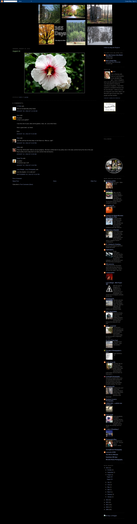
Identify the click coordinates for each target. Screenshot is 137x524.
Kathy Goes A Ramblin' (112, 230)
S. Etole (19, 106)
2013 (107, 500)
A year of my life (110, 362)
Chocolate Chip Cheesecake (113, 62)
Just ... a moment (111, 326)
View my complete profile (112, 98)
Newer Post (16, 181)
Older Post (93, 181)
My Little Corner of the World (114, 55)
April (108, 489)
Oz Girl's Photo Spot (112, 340)
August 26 (109, 477)
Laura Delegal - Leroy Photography (26, 169)
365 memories (110, 264)
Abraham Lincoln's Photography (111, 400)
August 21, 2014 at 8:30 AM (27, 154)
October (109, 470)
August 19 (109, 479)
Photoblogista (110, 298)
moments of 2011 (111, 452)
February (109, 494)
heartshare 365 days (111, 457)
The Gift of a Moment (112, 454)
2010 (107, 507)
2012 (107, 502)
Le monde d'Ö (110, 205)
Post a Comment (17, 178)
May (108, 487)
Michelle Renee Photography (114, 459)
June (108, 484)
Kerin (18, 115)
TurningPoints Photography (114, 449)
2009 (107, 509)
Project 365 (109, 191)
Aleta (18, 138)
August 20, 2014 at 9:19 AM (27, 134)
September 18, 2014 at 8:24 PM (28, 174)
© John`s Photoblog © (112, 429)
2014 (107, 467)
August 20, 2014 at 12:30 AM (27, 111)
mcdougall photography (113, 376)
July (108, 482)
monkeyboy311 (110, 386)
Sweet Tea (19, 158)
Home (54, 181)
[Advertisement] (113, 124)
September (110, 472)
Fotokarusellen (110, 272)
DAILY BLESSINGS (111, 311)
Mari (114, 71)
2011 (107, 504)
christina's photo (111, 181)
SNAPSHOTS (109, 250)
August (109, 474)
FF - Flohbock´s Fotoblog (113, 244)
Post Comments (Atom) (26, 184)
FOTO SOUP (109, 415)
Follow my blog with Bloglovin (112, 47)
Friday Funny (109, 56)
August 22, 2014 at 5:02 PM (27, 165)
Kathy (18, 147)
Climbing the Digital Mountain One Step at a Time (114, 216)
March (109, 492)
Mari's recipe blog (111, 60)
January (109, 496)
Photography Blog (111, 439)
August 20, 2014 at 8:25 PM (27, 143)
